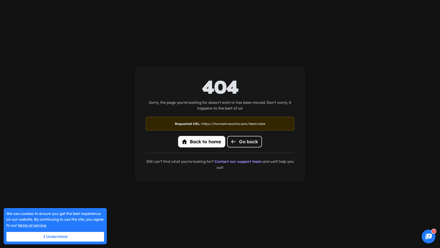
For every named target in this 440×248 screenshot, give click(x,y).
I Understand (55, 236)
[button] (428, 236)
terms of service (32, 225)
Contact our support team (237, 161)
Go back (248, 141)
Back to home (205, 141)
